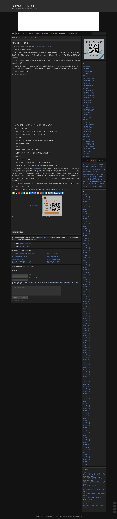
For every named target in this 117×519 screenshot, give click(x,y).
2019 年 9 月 (86, 391)
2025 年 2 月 (86, 236)
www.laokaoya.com (43, 237)
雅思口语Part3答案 (89, 95)
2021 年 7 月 (86, 338)
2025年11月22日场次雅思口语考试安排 (93, 174)
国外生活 (86, 153)
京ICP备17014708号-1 (57, 516)
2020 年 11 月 (86, 357)
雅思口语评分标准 (27, 38)
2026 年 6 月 (86, 199)
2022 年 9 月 (86, 304)
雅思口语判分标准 (18, 232)
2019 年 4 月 (86, 403)
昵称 (30, 274)
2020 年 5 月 (86, 372)
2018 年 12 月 (87, 413)
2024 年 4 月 (86, 257)
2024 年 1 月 (86, 265)
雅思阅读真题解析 (89, 110)
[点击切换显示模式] (114, 503)
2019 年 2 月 (86, 408)
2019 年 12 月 (87, 384)
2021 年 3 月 (86, 347)
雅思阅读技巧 (88, 112)
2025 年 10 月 (87, 216)
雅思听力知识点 (88, 85)
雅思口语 (25, 33)
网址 (30, 280)
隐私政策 (65, 516)
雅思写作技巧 (88, 122)
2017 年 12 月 (87, 442)
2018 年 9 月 (86, 420)
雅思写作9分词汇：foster (90, 171)
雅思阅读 (31, 33)
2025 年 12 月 (87, 211)
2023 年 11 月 (86, 270)
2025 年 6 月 (86, 226)
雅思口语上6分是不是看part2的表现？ (22, 262)
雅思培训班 (86, 156)
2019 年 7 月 (86, 396)
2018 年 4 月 (86, 432)
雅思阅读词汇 (88, 115)
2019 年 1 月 (86, 411)
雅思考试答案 (45, 33)
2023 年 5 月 (86, 284)
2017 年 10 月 (87, 447)
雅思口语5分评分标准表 (53, 253)
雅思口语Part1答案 (89, 90)
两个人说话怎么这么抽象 (89, 486)
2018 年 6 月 (86, 428)
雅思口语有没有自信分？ (19, 259)
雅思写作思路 (88, 132)
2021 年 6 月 (86, 340)
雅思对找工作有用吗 (23, 246)
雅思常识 (86, 68)
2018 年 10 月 (87, 418)
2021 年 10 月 (87, 330)
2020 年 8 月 (86, 364)
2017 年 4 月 (86, 462)
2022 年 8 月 (86, 306)
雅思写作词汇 (88, 134)
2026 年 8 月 (86, 194)
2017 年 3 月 (86, 464)
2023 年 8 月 (86, 277)
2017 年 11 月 (86, 445)
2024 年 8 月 (86, 248)
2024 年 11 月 (86, 240)
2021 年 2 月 (86, 350)
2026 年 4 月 (86, 204)
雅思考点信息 (88, 73)
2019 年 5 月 (86, 401)
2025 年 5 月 (86, 228)
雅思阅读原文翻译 (89, 107)
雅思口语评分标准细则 (62, 189)
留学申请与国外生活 (72, 33)
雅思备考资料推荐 (89, 141)
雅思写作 (38, 33)
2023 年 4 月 (86, 287)
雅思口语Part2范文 (89, 93)
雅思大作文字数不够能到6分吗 (26, 243)
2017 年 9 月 (86, 449)
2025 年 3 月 (86, 233)
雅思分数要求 (88, 151)
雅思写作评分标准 (89, 124)
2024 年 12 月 (87, 238)
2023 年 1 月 (86, 294)
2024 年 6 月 (86, 253)
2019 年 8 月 (86, 394)
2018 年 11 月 (86, 415)
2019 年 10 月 (87, 389)
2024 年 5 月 (86, 255)
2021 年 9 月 (86, 333)
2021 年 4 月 (86, 345)
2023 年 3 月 (86, 289)
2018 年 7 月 (86, 425)
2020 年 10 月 (87, 359)
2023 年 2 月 (86, 291)
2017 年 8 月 (86, 452)
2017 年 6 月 (86, 457)
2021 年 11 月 (86, 328)
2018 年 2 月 (86, 437)
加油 (84, 509)
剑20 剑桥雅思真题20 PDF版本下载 (92, 167)
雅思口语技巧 (88, 100)
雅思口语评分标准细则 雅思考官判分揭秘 (23, 253)
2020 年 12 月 (87, 355)
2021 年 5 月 (86, 342)
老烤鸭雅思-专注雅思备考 (23, 6)
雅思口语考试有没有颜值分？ (55, 259)
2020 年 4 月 (86, 374)
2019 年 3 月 (86, 406)
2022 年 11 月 (86, 299)
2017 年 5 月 (86, 459)
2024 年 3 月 (86, 260)
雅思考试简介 (54, 33)
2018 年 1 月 (86, 440)
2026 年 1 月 (86, 209)
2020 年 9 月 (86, 362)
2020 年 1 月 (86, 381)
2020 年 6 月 (86, 369)
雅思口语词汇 (88, 102)
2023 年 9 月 (86, 274)
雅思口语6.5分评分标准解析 (19, 256)
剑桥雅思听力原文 (89, 78)
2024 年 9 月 (86, 245)
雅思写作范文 (88, 127)
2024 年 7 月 (86, 250)
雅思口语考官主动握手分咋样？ (55, 262)
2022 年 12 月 (87, 296)
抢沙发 (49, 46)
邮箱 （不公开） (34, 277)
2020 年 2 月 (86, 379)
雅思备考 (80, 516)
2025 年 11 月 (86, 214)
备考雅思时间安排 (89, 144)
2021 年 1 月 (86, 352)
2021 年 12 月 (87, 325)
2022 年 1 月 (86, 323)
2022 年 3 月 (86, 318)
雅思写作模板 (88, 129)
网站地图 (70, 516)
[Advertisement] (58, 21)
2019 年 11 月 (86, 386)
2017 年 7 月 (86, 454)
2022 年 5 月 (86, 313)
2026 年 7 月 (86, 197)
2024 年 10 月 (87, 243)
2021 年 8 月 (86, 335)
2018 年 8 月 (86, 423)
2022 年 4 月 (86, 316)
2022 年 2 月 (86, 321)
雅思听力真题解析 (89, 80)
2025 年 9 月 (86, 219)
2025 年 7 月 (86, 223)
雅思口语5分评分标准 (37, 168)
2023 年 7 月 (86, 279)
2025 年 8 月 (86, 221)
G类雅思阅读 (87, 117)
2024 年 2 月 (86, 262)
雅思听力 (18, 33)
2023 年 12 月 (87, 267)
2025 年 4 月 (86, 231)
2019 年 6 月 (86, 398)
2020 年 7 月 (86, 367)
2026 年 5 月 (86, 202)
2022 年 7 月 (86, 308)
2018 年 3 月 (86, 435)
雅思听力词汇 (88, 83)
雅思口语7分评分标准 (52, 256)
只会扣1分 (86, 501)
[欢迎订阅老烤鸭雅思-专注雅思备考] (105, 2)
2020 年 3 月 (86, 377)
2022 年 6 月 (86, 311)
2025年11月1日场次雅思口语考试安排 (93, 164)
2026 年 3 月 (86, 206)
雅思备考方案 (62, 33)
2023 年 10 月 (87, 272)
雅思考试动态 (88, 71)
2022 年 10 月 (87, 301)
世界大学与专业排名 (89, 149)
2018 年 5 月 (86, 430)
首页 (13, 33)
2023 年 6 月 (86, 282)
